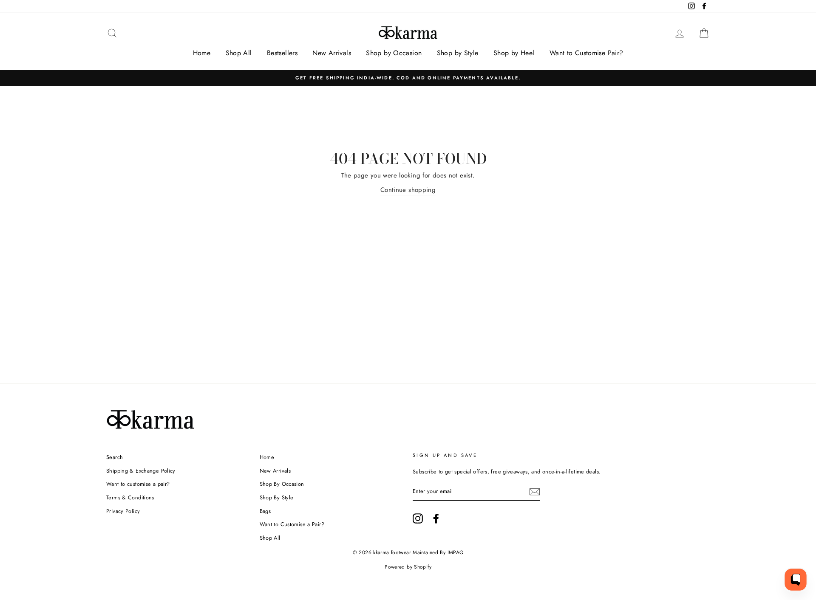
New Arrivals (331, 53)
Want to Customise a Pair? (292, 524)
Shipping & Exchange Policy (141, 471)
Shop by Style (458, 53)
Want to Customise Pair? (586, 53)
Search (114, 457)
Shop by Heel (514, 53)
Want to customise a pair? (138, 484)
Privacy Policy (123, 511)
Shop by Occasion (394, 53)
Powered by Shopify (408, 567)
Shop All (239, 53)
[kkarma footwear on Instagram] (418, 518)
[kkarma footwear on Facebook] (436, 518)
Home (202, 53)
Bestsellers (282, 53)
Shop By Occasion (282, 484)
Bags (265, 511)
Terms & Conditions (130, 497)
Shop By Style (277, 497)
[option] (408, 78)
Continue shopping (408, 189)
